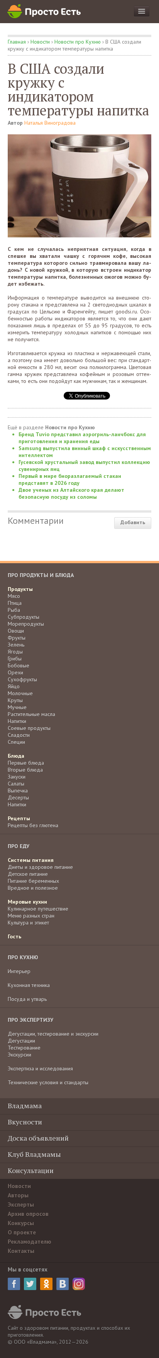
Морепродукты (26, 623)
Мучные (17, 707)
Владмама (25, 1105)
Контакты (21, 1251)
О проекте (22, 1232)
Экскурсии (19, 1054)
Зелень (16, 644)
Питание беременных (33, 880)
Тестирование (24, 1047)
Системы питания (31, 860)
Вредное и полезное (33, 887)
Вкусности (25, 1121)
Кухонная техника (29, 985)
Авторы (18, 1195)
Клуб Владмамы (34, 1154)
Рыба (14, 609)
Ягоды (15, 651)
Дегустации (21, 1040)
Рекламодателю (29, 1241)
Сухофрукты (22, 679)
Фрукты (16, 637)
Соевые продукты (29, 728)
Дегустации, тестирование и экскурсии (53, 1033)
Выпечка (18, 790)
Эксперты (21, 1204)
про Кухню (23, 957)
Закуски (16, 776)
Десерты (18, 797)
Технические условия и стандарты (48, 1082)
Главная (17, 41)
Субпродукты (23, 616)
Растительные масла (31, 714)
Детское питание (28, 873)
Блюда (16, 755)
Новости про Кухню (77, 41)
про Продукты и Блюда (41, 575)
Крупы (15, 700)
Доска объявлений (38, 1137)
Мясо (14, 596)
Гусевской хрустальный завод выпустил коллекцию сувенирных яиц (84, 465)
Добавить (132, 522)
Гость (14, 936)
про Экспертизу (30, 1019)
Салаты (16, 783)
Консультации (31, 1170)
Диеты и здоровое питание (40, 867)
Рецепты (19, 818)
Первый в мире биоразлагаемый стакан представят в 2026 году (70, 479)
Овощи (16, 630)
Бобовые (18, 665)
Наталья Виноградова (50, 122)
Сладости (19, 734)
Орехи (15, 672)
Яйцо (14, 686)
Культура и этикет (28, 922)
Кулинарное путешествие (38, 908)
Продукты (20, 589)
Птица (15, 602)
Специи (16, 741)
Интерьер (19, 971)
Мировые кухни (27, 901)
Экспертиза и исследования (40, 1068)
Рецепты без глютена (33, 825)
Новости (40, 41)
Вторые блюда (25, 769)
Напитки (17, 721)
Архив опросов (28, 1213)
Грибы (15, 658)
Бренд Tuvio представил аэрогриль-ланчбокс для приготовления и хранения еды (82, 438)
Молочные (20, 693)
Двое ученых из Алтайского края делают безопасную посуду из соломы (71, 493)
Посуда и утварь (27, 999)
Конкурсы (21, 1223)
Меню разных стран (31, 915)
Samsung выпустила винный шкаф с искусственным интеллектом (85, 452)
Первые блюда (26, 762)
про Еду (18, 846)
